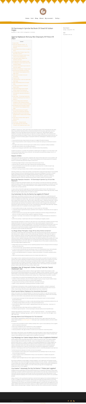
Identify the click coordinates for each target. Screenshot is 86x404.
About (41, 18)
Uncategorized (26, 32)
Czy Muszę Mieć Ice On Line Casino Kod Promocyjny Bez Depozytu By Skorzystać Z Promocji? (21, 93)
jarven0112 (15, 32)
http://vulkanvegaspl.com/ (26, 319)
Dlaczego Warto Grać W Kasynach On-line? (21, 61)
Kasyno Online (16, 43)
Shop (36, 18)
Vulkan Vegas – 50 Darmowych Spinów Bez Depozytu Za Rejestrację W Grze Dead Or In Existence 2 (21, 98)
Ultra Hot (15, 120)
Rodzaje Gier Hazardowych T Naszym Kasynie (22, 68)
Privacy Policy (43, 403)
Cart (32, 18)
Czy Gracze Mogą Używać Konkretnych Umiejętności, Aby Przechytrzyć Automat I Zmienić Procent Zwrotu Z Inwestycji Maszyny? (22, 102)
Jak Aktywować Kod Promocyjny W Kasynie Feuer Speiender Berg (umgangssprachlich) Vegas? (21, 107)
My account (49, 18)
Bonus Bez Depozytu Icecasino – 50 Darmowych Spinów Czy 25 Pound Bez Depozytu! (20, 46)
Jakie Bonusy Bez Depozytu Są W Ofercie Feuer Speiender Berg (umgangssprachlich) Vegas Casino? (21, 72)
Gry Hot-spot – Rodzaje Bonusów (19, 122)
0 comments (32, 32)
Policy (57, 18)
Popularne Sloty (16, 78)
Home (27, 18)
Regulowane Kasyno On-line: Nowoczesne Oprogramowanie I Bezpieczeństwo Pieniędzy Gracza (22, 114)
